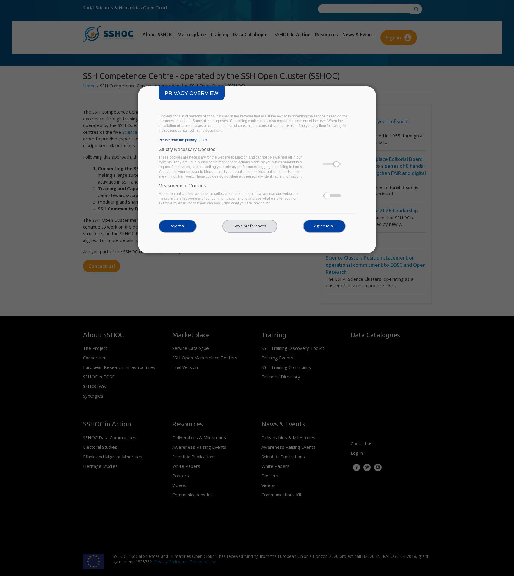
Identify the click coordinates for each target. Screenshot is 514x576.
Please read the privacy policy (183, 140)
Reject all (178, 226)
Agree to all (324, 226)
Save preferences (250, 226)
